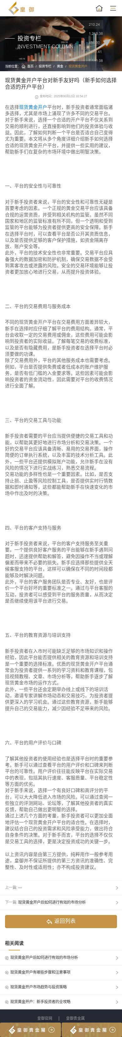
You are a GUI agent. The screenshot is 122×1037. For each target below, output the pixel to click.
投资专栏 (45, 66)
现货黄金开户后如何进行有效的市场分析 (52, 902)
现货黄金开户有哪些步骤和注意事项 (40, 972)
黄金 (60, 66)
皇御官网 (44, 1018)
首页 (30, 66)
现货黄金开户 (78, 66)
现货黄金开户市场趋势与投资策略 (38, 987)
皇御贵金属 (75, 1018)
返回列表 (65, 921)
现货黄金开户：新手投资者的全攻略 (40, 1002)
